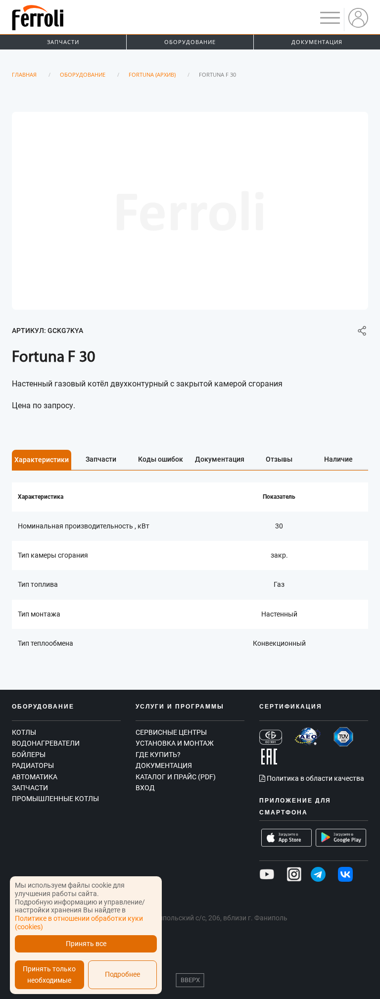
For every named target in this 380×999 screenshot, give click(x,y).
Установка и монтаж (175, 743)
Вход (145, 788)
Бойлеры (29, 755)
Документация (316, 42)
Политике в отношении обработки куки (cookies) (79, 922)
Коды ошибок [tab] (160, 459)
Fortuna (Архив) (152, 74)
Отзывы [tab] (279, 459)
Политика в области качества (314, 778)
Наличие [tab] (338, 459)
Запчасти (63, 42)
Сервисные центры (171, 732)
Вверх (190, 980)
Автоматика (34, 777)
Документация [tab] (219, 459)
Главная (24, 74)
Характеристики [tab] (41, 460)
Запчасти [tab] (101, 459)
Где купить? (158, 755)
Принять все (86, 944)
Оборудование (190, 42)
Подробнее (122, 974)
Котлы (24, 732)
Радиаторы (33, 765)
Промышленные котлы (55, 799)
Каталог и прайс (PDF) (176, 777)
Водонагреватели (46, 743)
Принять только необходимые (49, 975)
